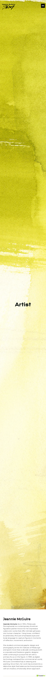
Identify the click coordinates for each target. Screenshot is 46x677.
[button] (31, 6)
